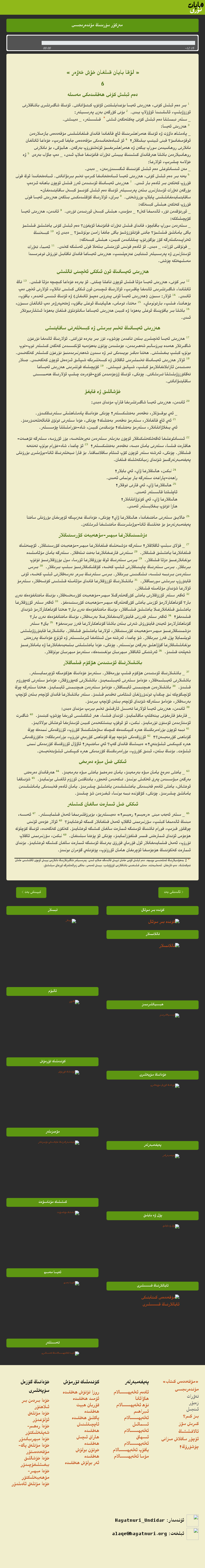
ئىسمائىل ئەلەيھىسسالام (136, 1428)
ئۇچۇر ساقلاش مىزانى (180, 1439)
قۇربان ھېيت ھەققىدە (87, 1408)
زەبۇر (194, 1403)
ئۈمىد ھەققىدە (86, 1399)
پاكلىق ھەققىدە (85, 1418)
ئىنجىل (192, 1410)
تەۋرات (193, 1397)
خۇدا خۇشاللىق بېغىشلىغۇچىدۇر (35, 1462)
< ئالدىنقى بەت (173, 892)
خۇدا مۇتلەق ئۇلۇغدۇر (38, 1417)
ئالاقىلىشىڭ (188, 1432)
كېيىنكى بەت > (31, 892)
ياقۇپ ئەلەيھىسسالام (131, 1450)
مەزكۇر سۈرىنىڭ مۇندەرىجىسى (97, 25)
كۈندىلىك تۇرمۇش (81, 1382)
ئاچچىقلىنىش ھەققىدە (88, 1428)
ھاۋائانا (142, 1399)
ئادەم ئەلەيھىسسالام (131, 1392)
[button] (23, 42)
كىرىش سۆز (189, 1424)
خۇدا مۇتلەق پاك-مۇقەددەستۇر (33, 1449)
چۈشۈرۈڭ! (189, 1447)
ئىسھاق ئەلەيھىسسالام (136, 1440)
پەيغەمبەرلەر (137, 1382)
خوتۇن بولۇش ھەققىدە (87, 1453)
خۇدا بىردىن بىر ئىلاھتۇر (35, 1404)
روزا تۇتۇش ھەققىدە (81, 1392)
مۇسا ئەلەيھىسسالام (131, 1457)
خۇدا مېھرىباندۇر (34, 1439)
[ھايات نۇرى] (196, 7)
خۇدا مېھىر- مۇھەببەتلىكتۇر (35, 1474)
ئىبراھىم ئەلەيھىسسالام (136, 1415)
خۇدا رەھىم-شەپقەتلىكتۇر (37, 1429)
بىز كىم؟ (191, 1416)
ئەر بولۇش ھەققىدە (82, 1463)
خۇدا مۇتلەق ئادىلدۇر (30, 1484)
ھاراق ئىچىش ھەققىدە (87, 1440)
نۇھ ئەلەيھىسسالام (132, 1405)
